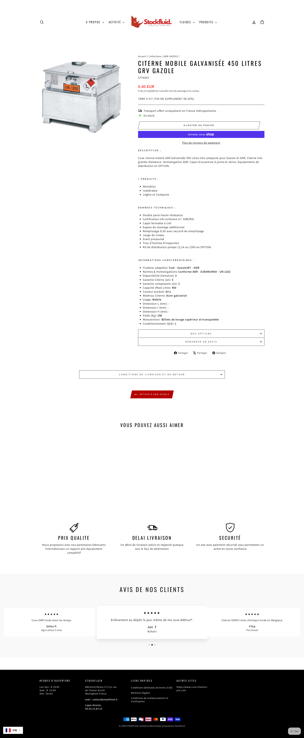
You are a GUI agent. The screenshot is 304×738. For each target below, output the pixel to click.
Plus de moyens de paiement (201, 143)
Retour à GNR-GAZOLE (154, 394)
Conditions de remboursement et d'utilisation (149, 699)
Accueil (142, 56)
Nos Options (201, 333)
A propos (93, 22)
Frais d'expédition (148, 90)
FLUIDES (186, 22)
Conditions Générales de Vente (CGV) (152, 687)
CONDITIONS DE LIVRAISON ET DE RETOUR (152, 374)
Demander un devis (201, 341)
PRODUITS (206, 22)
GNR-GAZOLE (170, 56)
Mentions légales (140, 692)
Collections (155, 56)
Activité (115, 22)
